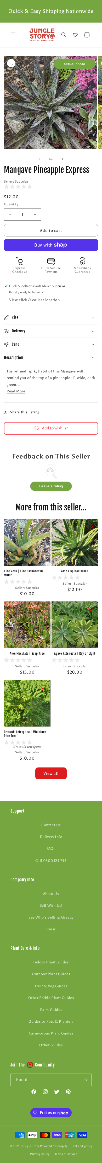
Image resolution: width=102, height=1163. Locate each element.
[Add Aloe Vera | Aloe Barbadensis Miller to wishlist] (43, 526)
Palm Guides (51, 1009)
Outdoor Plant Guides (51, 974)
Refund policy (82, 1146)
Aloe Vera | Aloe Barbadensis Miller (23, 573)
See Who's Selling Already (51, 917)
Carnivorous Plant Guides (51, 1033)
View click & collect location (34, 300)
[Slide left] (39, 159)
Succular (22, 181)
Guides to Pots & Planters (51, 1021)
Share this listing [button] (24, 412)
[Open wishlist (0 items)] (75, 35)
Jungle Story (31, 1146)
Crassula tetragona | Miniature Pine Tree (25, 734)
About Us (51, 894)
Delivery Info (51, 837)
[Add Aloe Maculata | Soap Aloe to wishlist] (43, 608)
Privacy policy (40, 1154)
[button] (13, 35)
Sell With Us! (51, 905)
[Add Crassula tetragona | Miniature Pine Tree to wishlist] (43, 687)
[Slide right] (62, 159)
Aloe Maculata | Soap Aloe (27, 653)
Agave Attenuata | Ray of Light (74, 653)
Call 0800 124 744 (51, 860)
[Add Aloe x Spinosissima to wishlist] (90, 526)
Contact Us (51, 825)
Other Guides (51, 1045)
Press (51, 929)
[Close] (95, 35)
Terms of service (66, 1154)
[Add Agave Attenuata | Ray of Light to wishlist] (90, 608)
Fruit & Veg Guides (51, 986)
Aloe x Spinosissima (74, 571)
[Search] (64, 35)
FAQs (51, 848)
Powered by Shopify (54, 1146)
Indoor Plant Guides (51, 962)
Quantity (11, 204)
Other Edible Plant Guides (51, 998)
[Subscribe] (85, 1080)
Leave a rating (51, 486)
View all (51, 773)
